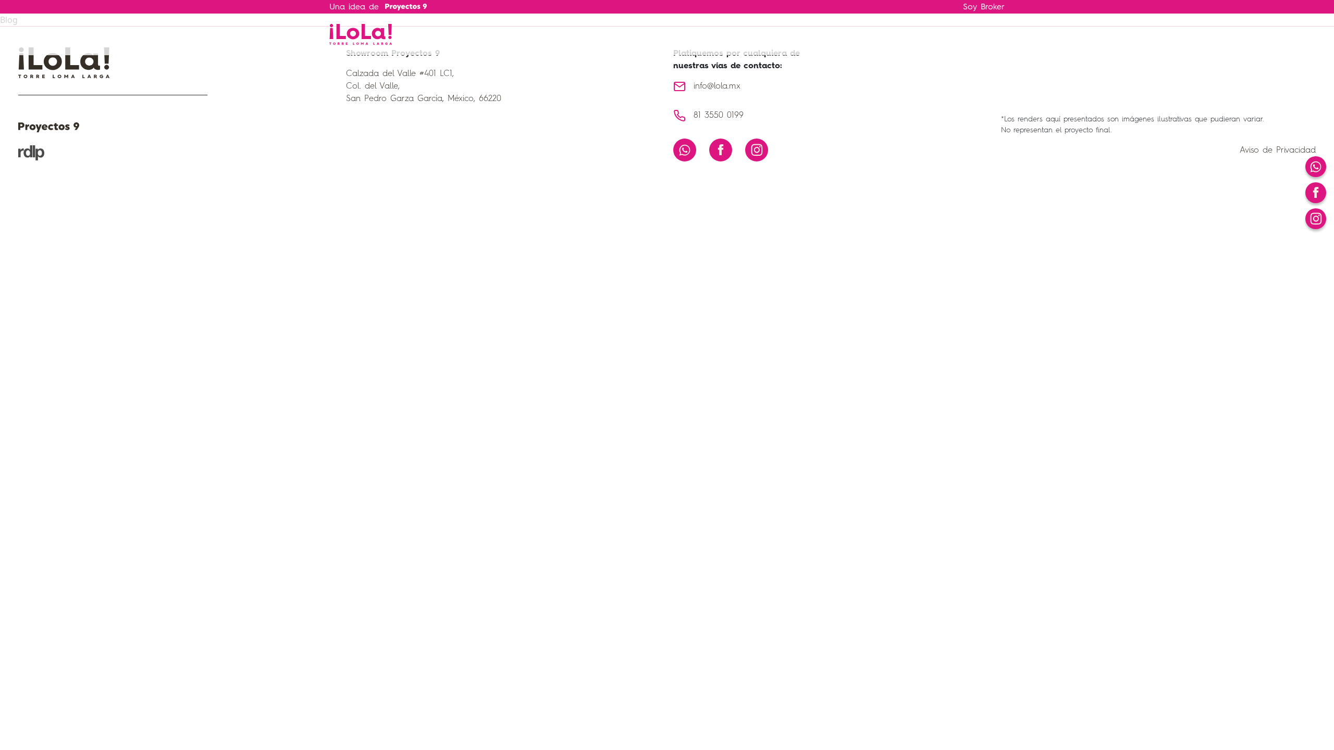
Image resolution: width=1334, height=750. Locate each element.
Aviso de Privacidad (1278, 150)
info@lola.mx (717, 86)
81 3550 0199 (719, 115)
